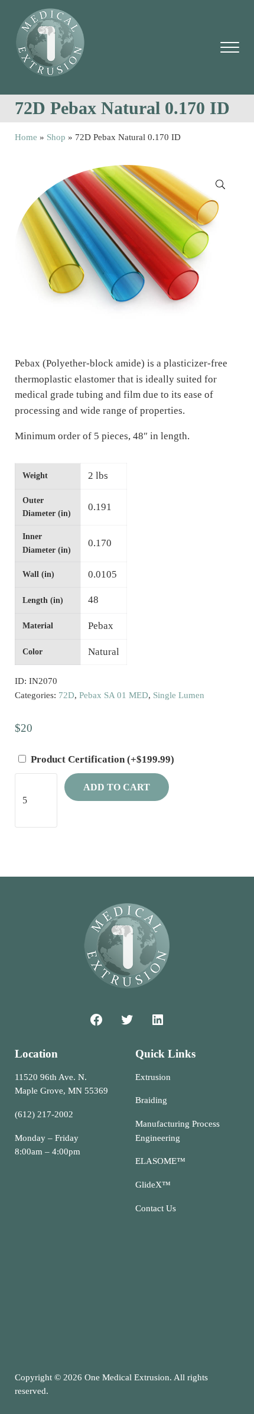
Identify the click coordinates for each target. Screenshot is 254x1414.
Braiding (151, 1100)
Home (26, 137)
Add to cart (116, 787)
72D (66, 695)
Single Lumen (178, 695)
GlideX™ (153, 1184)
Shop (56, 137)
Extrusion (153, 1077)
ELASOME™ (160, 1161)
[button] (220, 184)
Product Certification (102, 759)
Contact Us (155, 1208)
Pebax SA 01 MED (113, 695)
